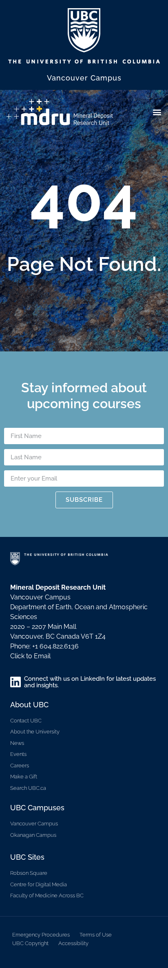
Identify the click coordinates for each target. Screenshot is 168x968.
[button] (157, 111)
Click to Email (30, 656)
